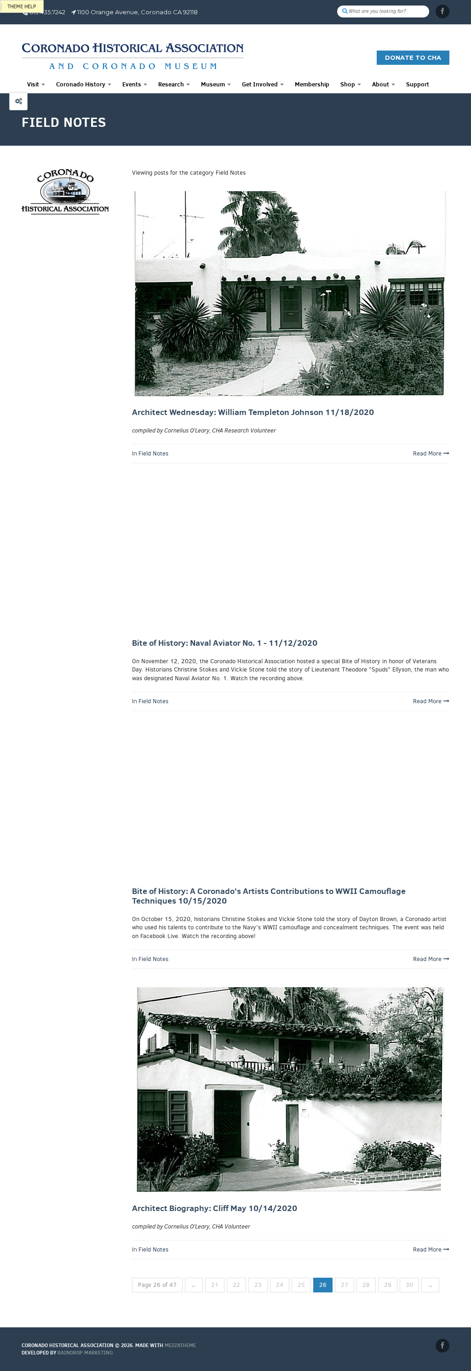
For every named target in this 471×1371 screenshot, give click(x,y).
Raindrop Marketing (85, 1352)
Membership (312, 84)
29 (387, 1285)
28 (366, 1285)
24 (279, 1285)
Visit (33, 84)
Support (417, 84)
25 (301, 1285)
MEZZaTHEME (180, 1345)
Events (132, 84)
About (381, 84)
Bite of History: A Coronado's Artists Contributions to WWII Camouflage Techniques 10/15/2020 (269, 896)
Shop (348, 84)
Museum (213, 84)
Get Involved (260, 84)
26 (323, 1285)
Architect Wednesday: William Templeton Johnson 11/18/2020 (253, 412)
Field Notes (153, 453)
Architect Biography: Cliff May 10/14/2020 (214, 1208)
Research (171, 84)
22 (236, 1285)
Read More (428, 453)
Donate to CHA (413, 57)
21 (214, 1285)
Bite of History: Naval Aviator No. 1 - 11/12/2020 (224, 643)
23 (258, 1285)
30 (409, 1285)
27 (344, 1285)
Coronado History (81, 84)
